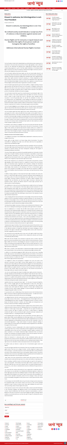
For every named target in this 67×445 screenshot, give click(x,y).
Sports (32, 8)
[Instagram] (60, 1)
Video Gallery (48, 8)
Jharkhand (18, 429)
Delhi (6, 431)
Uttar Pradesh (8, 434)
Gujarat (17, 426)
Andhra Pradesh (19, 436)
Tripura (28, 428)
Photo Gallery (40, 425)
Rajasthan (7, 437)
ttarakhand (7, 439)
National (8, 8)
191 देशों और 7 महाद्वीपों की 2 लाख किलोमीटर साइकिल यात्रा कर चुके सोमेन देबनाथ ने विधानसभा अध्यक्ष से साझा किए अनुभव (39, 10)
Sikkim (28, 431)
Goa (17, 439)
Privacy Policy (16, 443)
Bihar (17, 432)
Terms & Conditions (22, 443)
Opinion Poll (40, 426)
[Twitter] (62, 1)
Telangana (29, 429)
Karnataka (18, 434)
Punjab (18, 8)
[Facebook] (58, 1)
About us (39, 428)
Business (36, 8)
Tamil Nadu (29, 425)
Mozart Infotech (60, 443)
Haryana (22, 8)
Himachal (13, 8)
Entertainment (42, 8)
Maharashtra (18, 425)
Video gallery (40, 423)
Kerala (28, 423)
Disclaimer (26, 443)
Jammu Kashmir (8, 432)
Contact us (40, 429)
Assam (17, 437)
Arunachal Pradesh (20, 431)
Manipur (28, 432)
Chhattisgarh (18, 428)
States (54, 8)
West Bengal (18, 423)
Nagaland (29, 437)
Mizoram (29, 436)
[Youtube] (56, 1)
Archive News (29, 439)
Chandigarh (27, 8)
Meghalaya (29, 434)
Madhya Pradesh (8, 436)
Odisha (28, 426)
